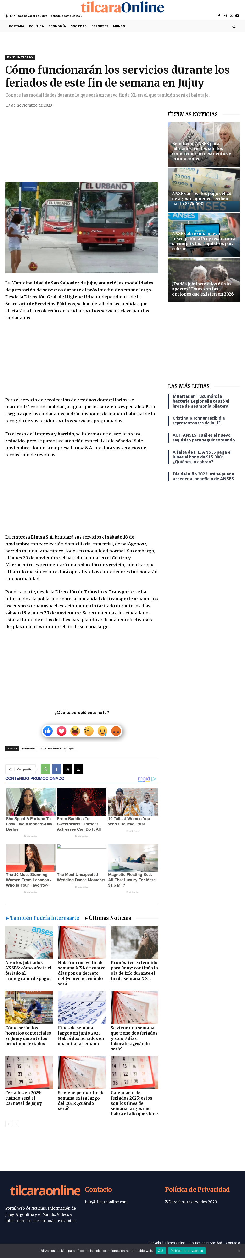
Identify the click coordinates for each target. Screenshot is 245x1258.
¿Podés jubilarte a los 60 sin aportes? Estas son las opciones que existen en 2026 (203, 289)
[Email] (78, 769)
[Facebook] (219, 16)
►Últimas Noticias (107, 918)
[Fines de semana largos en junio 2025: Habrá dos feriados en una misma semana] (82, 1007)
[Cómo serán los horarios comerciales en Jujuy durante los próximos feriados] (29, 1007)
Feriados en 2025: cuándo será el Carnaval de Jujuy (23, 1098)
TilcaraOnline (45, 1191)
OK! (160, 1250)
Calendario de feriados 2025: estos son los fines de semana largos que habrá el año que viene (134, 1103)
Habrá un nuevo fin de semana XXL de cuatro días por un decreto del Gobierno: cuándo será (82, 973)
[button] (234, 26)
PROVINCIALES (20, 57)
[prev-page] (8, 1124)
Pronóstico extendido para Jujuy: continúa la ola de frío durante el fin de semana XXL (134, 970)
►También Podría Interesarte (42, 918)
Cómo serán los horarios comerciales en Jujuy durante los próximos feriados (28, 1035)
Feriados (29, 748)
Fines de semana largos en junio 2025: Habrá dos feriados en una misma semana (81, 1035)
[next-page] (16, 1124)
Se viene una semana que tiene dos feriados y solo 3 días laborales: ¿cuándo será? (134, 1038)
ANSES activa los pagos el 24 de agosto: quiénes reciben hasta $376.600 (202, 198)
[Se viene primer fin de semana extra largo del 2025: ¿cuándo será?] (82, 1072)
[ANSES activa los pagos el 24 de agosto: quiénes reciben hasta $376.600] (204, 190)
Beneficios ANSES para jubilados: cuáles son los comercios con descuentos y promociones (201, 151)
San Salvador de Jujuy (58, 748)
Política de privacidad (187, 1250)
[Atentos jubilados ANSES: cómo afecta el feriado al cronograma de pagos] (29, 942)
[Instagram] (225, 16)
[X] (231, 16)
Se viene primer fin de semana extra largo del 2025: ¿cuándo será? (81, 1100)
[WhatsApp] (45, 769)
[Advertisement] (81, 146)
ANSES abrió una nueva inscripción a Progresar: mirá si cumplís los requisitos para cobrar (203, 241)
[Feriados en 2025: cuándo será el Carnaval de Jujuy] (29, 1072)
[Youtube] (237, 16)
